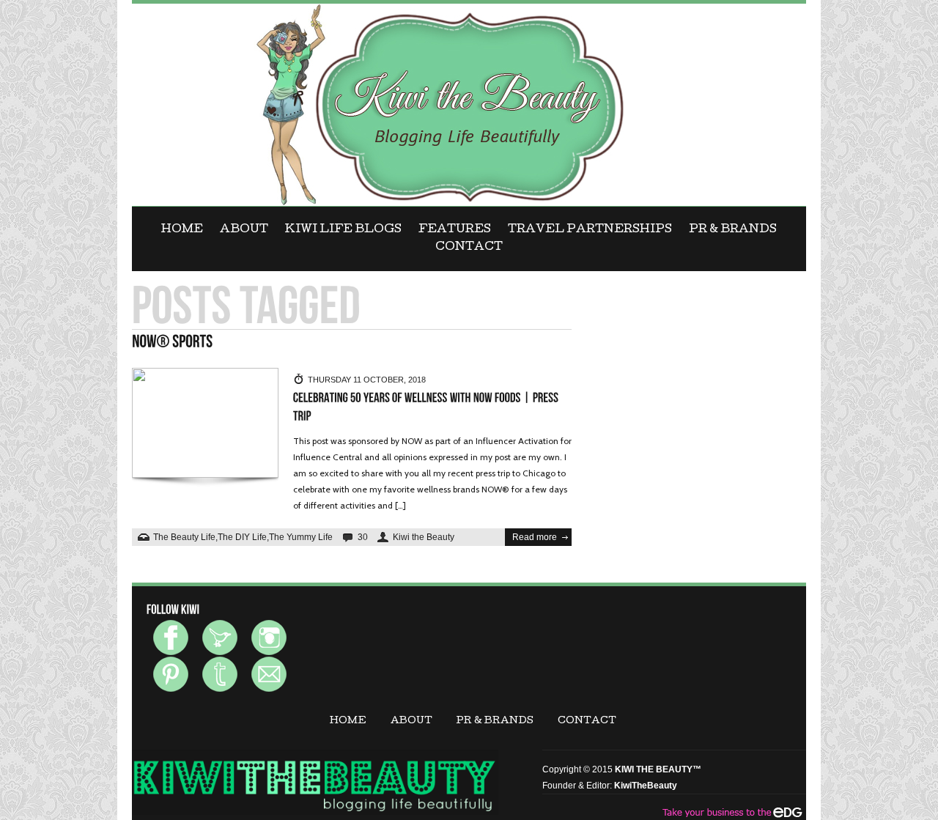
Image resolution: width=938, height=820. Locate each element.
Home (182, 230)
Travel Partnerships (590, 230)
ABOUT (244, 230)
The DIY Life (242, 537)
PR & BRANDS (733, 230)
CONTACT (469, 248)
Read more (534, 537)
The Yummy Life (301, 537)
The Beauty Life (184, 537)
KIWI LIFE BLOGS (343, 230)
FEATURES (454, 230)
